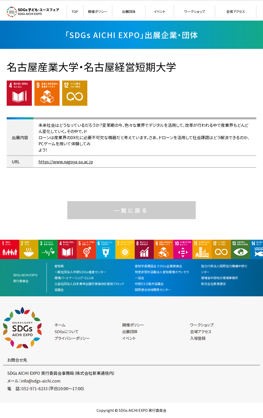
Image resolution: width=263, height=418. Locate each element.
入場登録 (197, 338)
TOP (75, 11)
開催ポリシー (97, 11)
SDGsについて (66, 331)
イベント (159, 11)
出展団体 (128, 11)
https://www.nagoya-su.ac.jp (66, 161)
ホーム (59, 324)
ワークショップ (194, 11)
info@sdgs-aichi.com (41, 381)
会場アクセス (235, 11)
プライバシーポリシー (72, 338)
